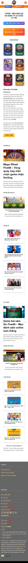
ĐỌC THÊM (10, 135)
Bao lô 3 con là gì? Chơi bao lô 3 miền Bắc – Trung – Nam (14, 406)
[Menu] (2, 2)
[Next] (25, 209)
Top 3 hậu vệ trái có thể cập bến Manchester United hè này (12, 239)
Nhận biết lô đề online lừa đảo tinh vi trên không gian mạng (14, 422)
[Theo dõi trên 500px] (16, 512)
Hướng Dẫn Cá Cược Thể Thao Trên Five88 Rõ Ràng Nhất (14, 210)
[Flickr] (13, 512)
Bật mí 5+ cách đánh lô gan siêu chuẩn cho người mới (12, 438)
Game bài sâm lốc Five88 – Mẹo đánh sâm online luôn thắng (13, 325)
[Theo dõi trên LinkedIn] (10, 512)
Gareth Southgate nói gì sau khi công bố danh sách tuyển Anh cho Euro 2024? (14, 256)
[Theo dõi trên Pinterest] (8, 512)
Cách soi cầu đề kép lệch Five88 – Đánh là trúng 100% (13, 390)
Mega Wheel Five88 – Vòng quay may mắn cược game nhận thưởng (13, 171)
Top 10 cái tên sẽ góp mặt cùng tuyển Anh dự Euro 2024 (14, 272)
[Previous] (3, 209)
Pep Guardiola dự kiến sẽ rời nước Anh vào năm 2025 (13, 288)
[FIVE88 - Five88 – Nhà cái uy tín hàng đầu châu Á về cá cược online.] (14, 2)
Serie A (12, 548)
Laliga (23, 546)
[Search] (25, 2)
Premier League (5, 548)
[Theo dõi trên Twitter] (5, 512)
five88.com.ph (5, 541)
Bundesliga (19, 546)
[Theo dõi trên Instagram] (2, 512)
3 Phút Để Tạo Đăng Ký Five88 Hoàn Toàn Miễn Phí (14, 364)
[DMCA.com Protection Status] (5, 555)
